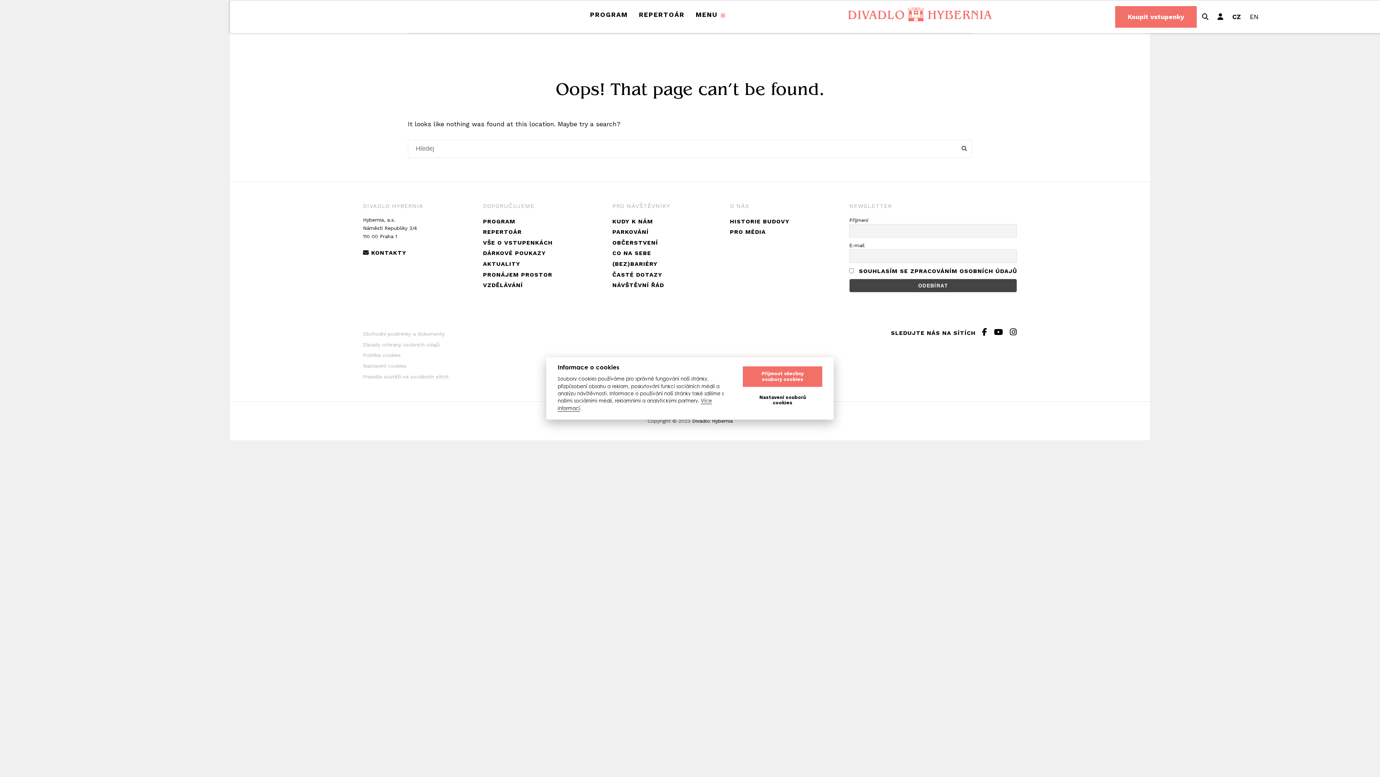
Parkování (630, 231)
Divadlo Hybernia (712, 421)
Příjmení (858, 220)
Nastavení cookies (384, 366)
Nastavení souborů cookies (782, 400)
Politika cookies (382, 355)
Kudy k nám (632, 221)
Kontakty (387, 252)
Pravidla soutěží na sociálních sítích (405, 377)
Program (609, 14)
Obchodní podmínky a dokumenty (404, 334)
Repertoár (662, 14)
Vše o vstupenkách (518, 242)
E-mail (857, 245)
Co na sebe (631, 253)
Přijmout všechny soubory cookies (783, 376)
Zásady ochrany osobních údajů (401, 344)
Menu (707, 14)
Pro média (748, 231)
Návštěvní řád (638, 285)
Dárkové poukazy (514, 253)
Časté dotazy (637, 274)
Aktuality (501, 263)
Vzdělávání (503, 285)
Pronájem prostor (517, 274)
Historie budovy (760, 221)
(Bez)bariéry (635, 263)
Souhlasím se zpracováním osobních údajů (938, 271)
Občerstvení (635, 242)
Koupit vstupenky (1156, 17)
